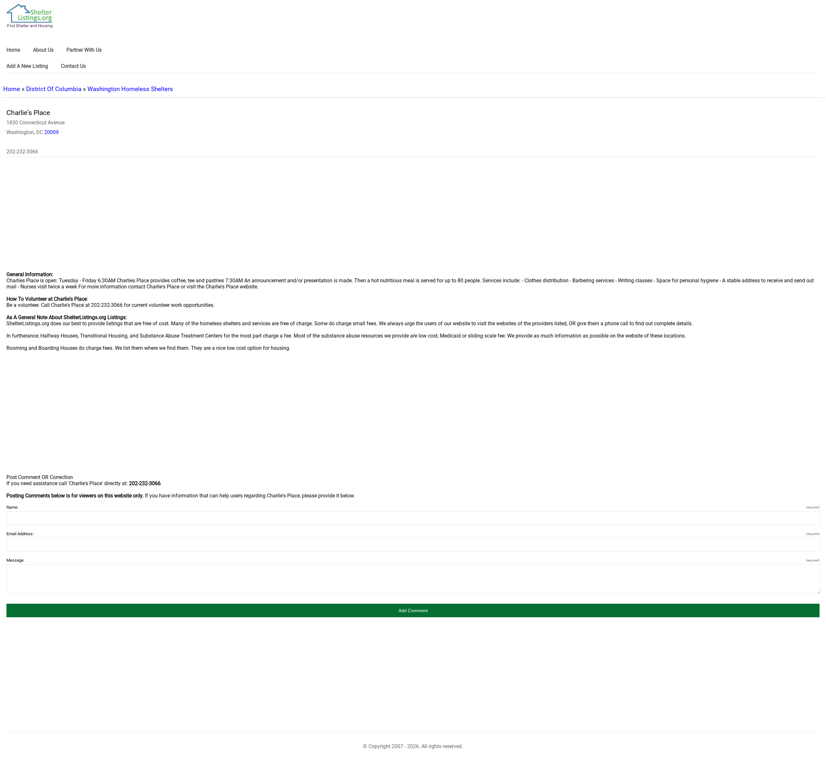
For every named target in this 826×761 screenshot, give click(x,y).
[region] (413, 218)
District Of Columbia (53, 89)
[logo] (29, 16)
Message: (413, 560)
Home (11, 89)
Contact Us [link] (73, 66)
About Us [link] (43, 50)
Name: (413, 507)
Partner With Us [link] (84, 50)
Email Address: (413, 533)
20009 (51, 132)
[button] (413, 610)
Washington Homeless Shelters (130, 89)
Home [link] (13, 50)
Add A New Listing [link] (27, 66)
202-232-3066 (22, 152)
